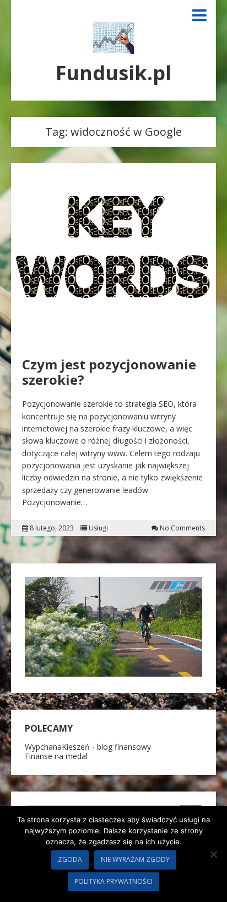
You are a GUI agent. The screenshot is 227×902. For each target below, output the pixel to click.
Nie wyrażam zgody (135, 859)
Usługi (98, 528)
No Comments (182, 528)
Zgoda (70, 859)
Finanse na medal (56, 756)
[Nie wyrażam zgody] (213, 854)
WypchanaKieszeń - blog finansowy (88, 746)
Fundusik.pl (113, 72)
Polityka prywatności (113, 881)
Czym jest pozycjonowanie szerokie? (109, 372)
